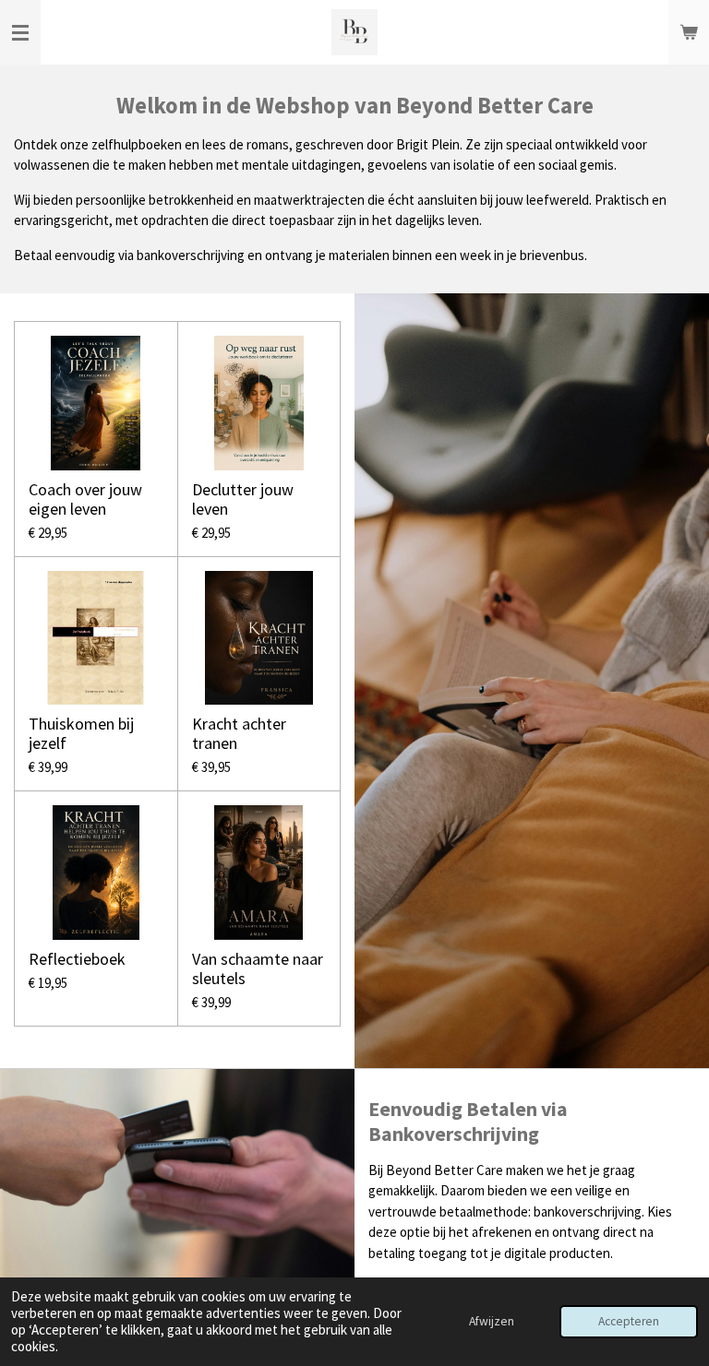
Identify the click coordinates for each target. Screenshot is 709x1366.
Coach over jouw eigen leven (85, 499)
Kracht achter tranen (239, 733)
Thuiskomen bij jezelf (81, 733)
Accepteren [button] (628, 1321)
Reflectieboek (77, 958)
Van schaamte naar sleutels (257, 968)
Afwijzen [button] (491, 1321)
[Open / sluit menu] (20, 32)
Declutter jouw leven (243, 499)
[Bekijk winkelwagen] (688, 32)
